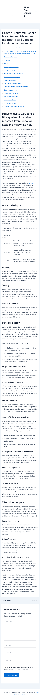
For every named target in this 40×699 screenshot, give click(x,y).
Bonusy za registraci (10, 90)
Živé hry (6, 63)
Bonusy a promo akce (11, 67)
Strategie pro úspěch (11, 93)
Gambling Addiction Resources (14, 106)
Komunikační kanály (10, 100)
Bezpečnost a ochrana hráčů (13, 73)
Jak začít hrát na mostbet (12, 83)
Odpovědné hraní (10, 103)
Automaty (7, 60)
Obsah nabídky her (10, 57)
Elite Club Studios (27, 11)
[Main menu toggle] (36, 12)
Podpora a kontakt (10, 80)
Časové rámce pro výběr (12, 77)
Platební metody (9, 70)
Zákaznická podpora (11, 97)
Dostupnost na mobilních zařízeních (16, 87)
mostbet (31, 183)
